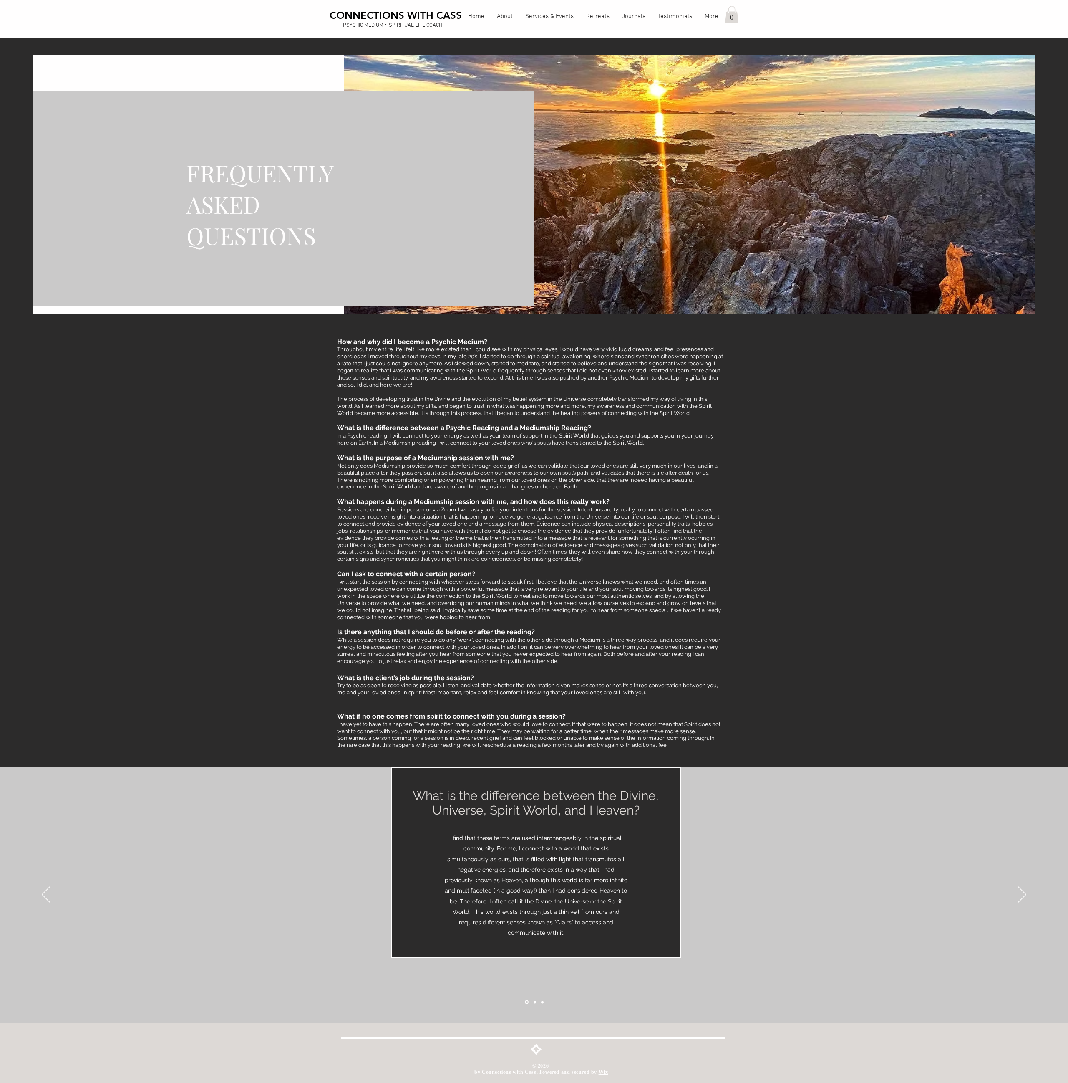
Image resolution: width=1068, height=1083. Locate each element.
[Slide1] (526, 1002)
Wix (603, 1072)
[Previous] (46, 895)
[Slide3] (542, 1002)
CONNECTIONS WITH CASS (396, 15)
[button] (732, 14)
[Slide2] (534, 1002)
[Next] (1022, 895)
